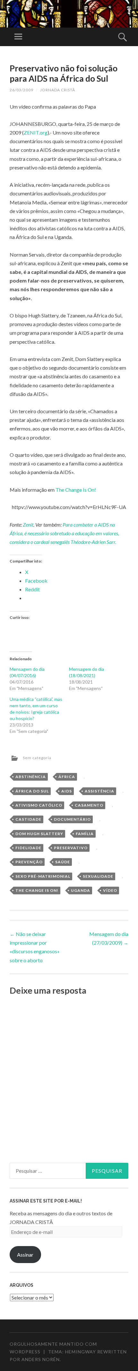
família (85, 833)
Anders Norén (41, 1359)
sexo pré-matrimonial (42, 876)
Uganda (80, 890)
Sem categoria (37, 757)
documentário (72, 819)
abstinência (30, 776)
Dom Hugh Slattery (39, 833)
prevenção (29, 861)
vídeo (110, 890)
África (66, 776)
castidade (28, 819)
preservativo (71, 847)
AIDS (66, 791)
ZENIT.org (35, 132)
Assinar (25, 1255)
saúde (62, 861)
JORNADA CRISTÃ (57, 89)
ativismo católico (38, 805)
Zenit (28, 524)
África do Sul (32, 791)
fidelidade (28, 847)
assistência (99, 791)
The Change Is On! (76, 490)
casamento (89, 805)
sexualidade (98, 876)
